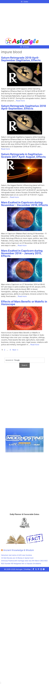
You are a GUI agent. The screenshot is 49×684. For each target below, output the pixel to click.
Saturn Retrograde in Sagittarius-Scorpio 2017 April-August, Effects (23, 155)
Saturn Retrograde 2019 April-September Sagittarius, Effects (21, 59)
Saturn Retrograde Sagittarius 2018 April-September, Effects (23, 107)
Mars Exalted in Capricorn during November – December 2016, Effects (24, 204)
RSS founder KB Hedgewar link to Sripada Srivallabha (21, 563)
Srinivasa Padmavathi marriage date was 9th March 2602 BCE (24, 561)
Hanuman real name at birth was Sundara (16, 555)
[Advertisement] (22, 20)
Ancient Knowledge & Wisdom (18, 550)
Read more (20, 101)
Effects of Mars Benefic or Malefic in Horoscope (24, 303)
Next (15, 350)
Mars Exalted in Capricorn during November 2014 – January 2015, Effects (22, 253)
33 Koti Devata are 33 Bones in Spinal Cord (17, 558)
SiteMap (27, 569)
